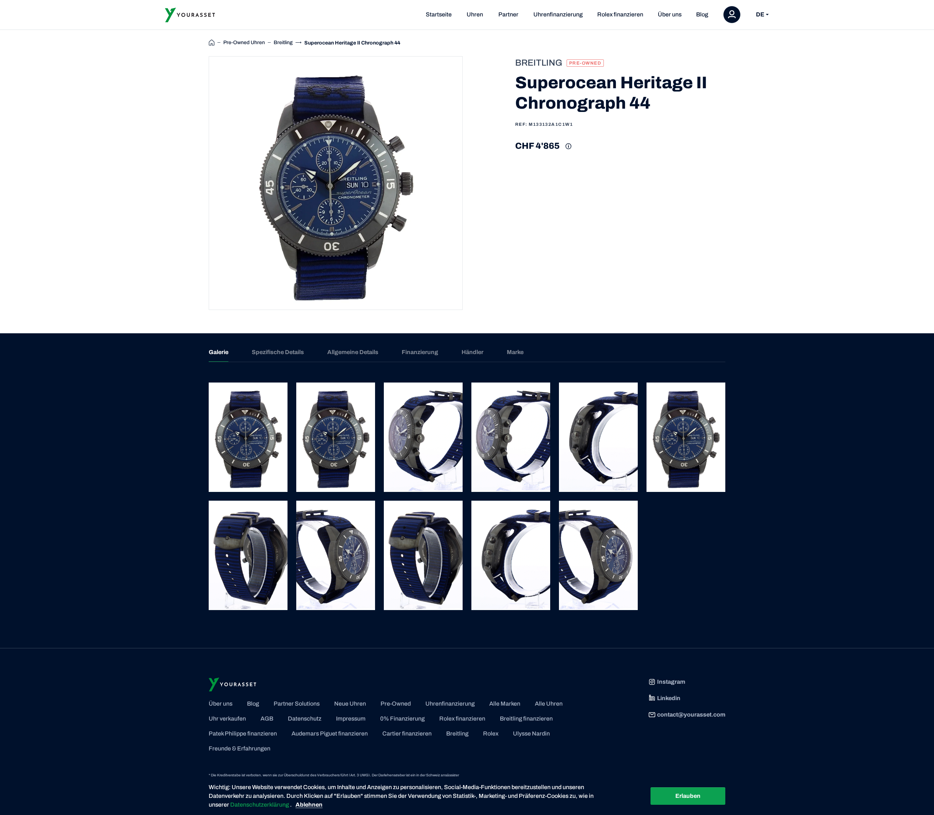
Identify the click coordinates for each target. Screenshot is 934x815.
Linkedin (668, 698)
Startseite (439, 14)
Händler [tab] (472, 352)
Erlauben (687, 796)
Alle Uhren (549, 703)
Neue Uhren (350, 703)
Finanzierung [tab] (420, 352)
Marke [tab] (515, 352)
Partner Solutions (297, 703)
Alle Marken (504, 703)
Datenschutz (304, 718)
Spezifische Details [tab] (278, 352)
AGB (266, 718)
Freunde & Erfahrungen (239, 748)
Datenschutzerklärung (260, 805)
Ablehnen (309, 805)
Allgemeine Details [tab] (352, 352)
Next (471, 183)
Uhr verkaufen (227, 718)
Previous (200, 183)
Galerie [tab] (218, 352)
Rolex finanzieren (620, 14)
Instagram (671, 682)
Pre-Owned (396, 703)
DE (760, 15)
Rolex (490, 733)
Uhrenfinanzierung (558, 14)
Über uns (670, 14)
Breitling (457, 733)
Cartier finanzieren (407, 733)
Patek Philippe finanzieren (243, 733)
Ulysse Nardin (531, 733)
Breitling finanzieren (526, 718)
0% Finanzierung (402, 718)
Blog (702, 14)
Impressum (351, 718)
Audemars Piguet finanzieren (330, 733)
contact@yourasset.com (691, 714)
